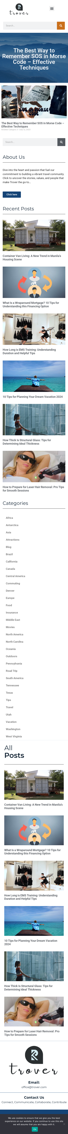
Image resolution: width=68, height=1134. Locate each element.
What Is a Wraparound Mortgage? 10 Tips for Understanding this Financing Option (31, 304)
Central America (15, 576)
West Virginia (14, 736)
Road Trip (11, 670)
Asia (8, 532)
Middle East (13, 619)
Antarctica (12, 525)
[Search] (61, 26)
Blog (8, 547)
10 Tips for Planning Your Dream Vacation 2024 (33, 396)
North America (14, 634)
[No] (64, 1124)
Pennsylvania (14, 663)
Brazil (9, 554)
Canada (10, 568)
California (11, 561)
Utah (8, 714)
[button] (51, 8)
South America (14, 678)
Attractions (12, 539)
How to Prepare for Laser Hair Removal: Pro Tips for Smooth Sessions (31, 1033)
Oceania (11, 649)
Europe (10, 598)
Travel (9, 707)
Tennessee (12, 685)
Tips (8, 700)
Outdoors (11, 656)
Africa (9, 517)
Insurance (12, 612)
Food (9, 605)
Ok (34, 1129)
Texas (9, 692)
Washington (13, 729)
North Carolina (14, 641)
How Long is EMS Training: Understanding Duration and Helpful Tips (29, 351)
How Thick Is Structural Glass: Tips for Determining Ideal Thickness (27, 441)
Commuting (13, 583)
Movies (10, 627)
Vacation (11, 721)
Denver (10, 590)
